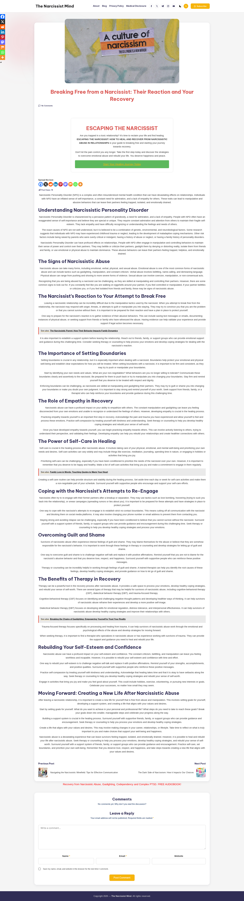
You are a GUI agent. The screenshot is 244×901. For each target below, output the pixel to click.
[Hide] (1, 62)
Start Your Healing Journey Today (122, 164)
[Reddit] (50, 184)
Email (123, 856)
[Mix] (70, 184)
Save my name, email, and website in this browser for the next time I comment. (75, 869)
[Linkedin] (55, 184)
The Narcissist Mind (55, 6)
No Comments (47, 106)
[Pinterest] (60, 184)
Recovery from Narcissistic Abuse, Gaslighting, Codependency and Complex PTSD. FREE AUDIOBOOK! (122, 784)
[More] (80, 184)
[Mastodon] (65, 184)
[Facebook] (41, 184)
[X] (45, 184)
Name (66, 856)
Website (178, 856)
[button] (200, 6)
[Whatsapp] (75, 184)
